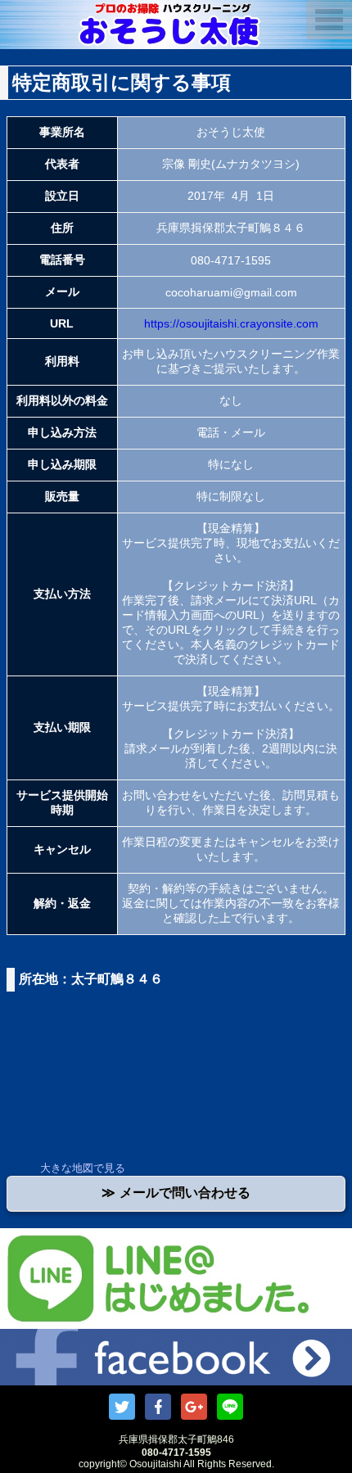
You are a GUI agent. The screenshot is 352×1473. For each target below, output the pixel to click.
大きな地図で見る (82, 1168)
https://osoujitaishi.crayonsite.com (231, 323)
